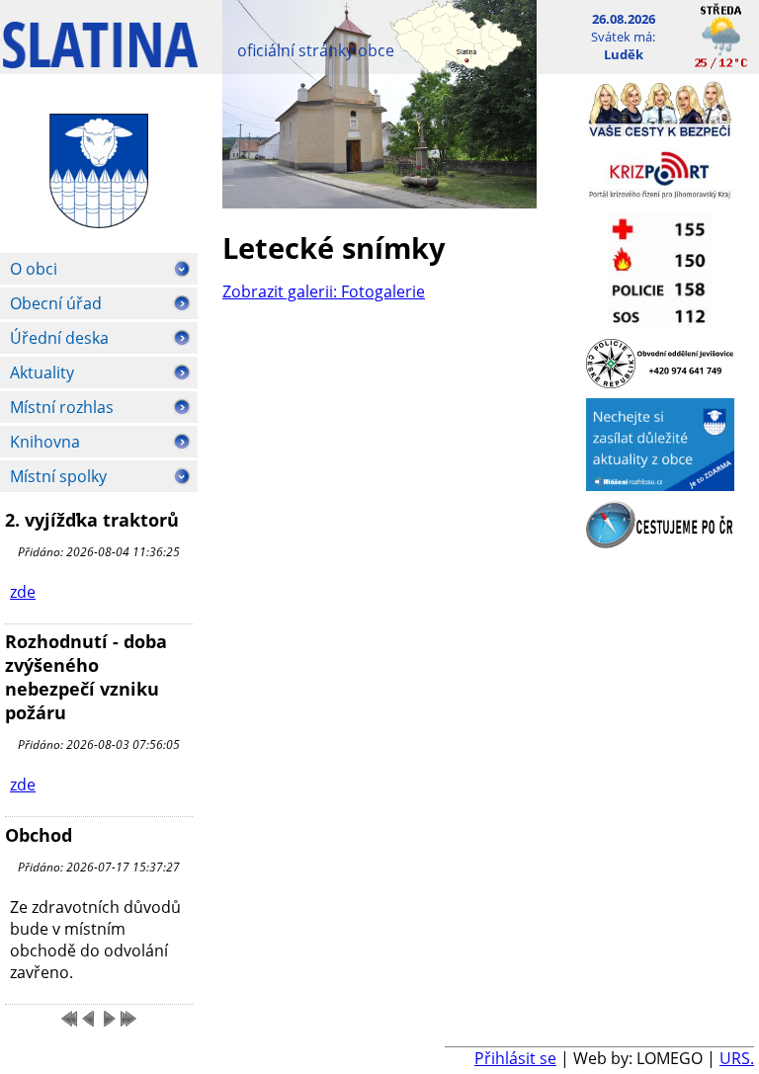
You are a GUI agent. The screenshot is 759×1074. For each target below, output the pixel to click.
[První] (69, 1019)
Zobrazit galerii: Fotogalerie (323, 291)
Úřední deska (59, 338)
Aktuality (42, 372)
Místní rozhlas (62, 407)
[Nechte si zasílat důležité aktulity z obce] (660, 485)
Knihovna (45, 442)
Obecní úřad (56, 303)
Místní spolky (58, 476)
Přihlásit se (515, 1058)
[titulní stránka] (100, 55)
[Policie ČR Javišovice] (660, 382)
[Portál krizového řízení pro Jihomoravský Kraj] (660, 196)
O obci (33, 269)
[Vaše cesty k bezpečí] (660, 131)
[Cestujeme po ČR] (660, 542)
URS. (736, 1058)
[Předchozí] (89, 1019)
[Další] (109, 1019)
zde (23, 592)
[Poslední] (128, 1019)
